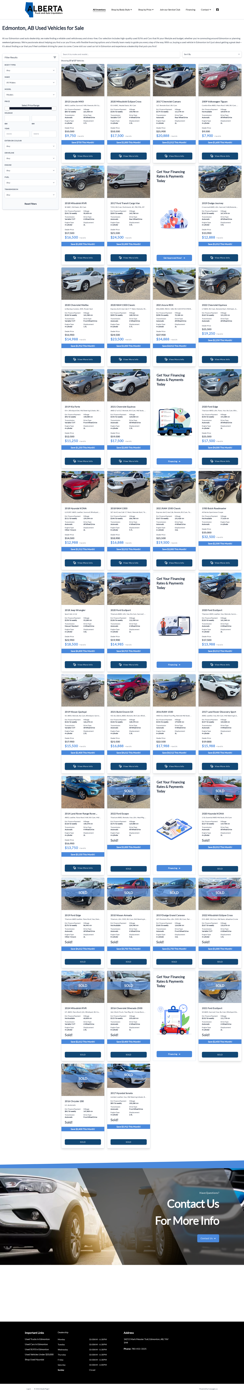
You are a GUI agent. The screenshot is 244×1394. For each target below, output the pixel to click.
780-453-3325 (139, 1348)
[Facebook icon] (217, 9)
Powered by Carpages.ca (208, 1389)
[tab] (63, 1334)
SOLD (128, 868)
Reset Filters (31, 203)
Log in (29, 1389)
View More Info (85, 156)
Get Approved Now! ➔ (174, 258)
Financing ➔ (174, 461)
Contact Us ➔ (208, 1238)
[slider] (7, 108)
